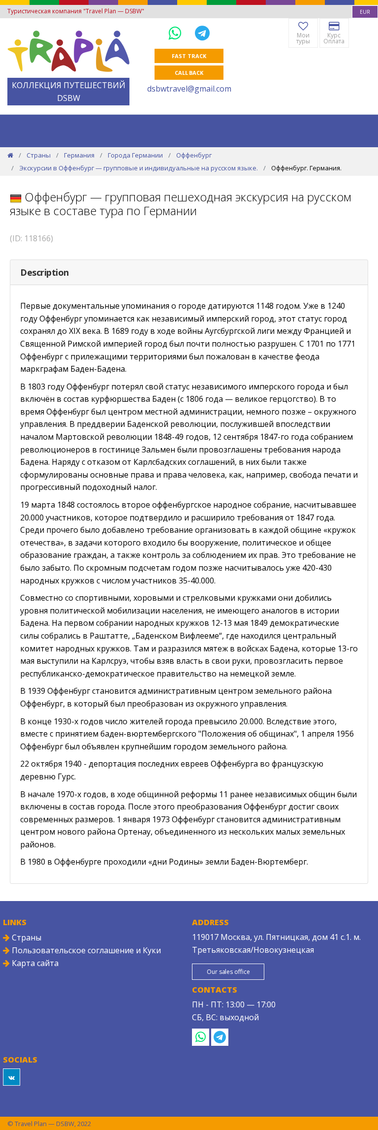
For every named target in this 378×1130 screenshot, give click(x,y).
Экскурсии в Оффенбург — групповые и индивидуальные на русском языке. (138, 167)
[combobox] (365, 11)
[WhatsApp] (176, 33)
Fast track (189, 56)
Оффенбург (194, 155)
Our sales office (228, 972)
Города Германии (135, 155)
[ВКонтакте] (11, 1077)
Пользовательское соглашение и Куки (85, 950)
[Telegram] (202, 33)
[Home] (10, 155)
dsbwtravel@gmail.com (189, 88)
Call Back (189, 72)
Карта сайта (34, 963)
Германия (79, 155)
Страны (39, 155)
